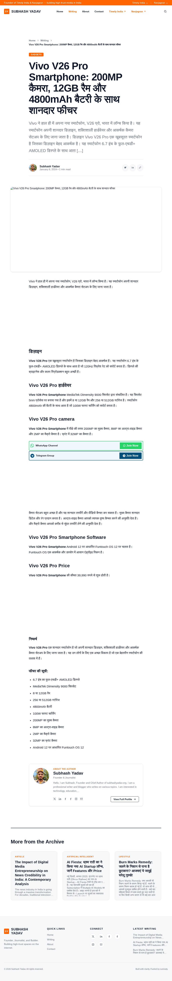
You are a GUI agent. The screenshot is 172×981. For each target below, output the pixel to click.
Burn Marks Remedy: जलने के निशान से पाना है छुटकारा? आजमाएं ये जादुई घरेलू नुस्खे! (148, 951)
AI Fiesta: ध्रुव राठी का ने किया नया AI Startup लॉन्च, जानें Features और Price (150, 944)
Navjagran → (161, 2)
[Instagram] (76, 799)
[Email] (81, 799)
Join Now (132, 445)
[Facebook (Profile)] (70, 799)
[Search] (165, 11)
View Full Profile (123, 799)
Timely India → (140, 2)
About (85, 11)
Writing (73, 11)
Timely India (116, 11)
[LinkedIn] (60, 799)
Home (60, 11)
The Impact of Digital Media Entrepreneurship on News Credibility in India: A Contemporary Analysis (147, 936)
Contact (99, 11)
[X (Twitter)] (54, 799)
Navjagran (137, 11)
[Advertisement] (86, 317)
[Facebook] (65, 799)
